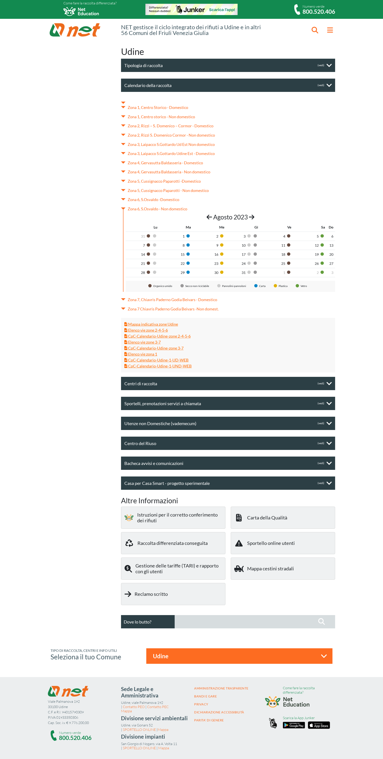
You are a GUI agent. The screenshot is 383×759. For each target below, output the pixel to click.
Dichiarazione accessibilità (219, 712)
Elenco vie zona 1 (142, 354)
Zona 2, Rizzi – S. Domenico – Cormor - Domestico (170, 125)
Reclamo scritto (151, 594)
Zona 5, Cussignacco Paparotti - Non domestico (168, 190)
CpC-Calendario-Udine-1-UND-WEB (159, 366)
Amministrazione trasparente (221, 688)
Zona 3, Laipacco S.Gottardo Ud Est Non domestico (171, 144)
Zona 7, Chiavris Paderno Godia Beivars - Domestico (172, 299)
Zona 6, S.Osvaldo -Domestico (153, 199)
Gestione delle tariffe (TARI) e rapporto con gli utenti (177, 568)
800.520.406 (319, 11)
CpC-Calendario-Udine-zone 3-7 (155, 348)
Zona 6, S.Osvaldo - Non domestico (157, 208)
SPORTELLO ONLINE (139, 729)
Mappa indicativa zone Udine (152, 324)
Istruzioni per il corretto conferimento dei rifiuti (177, 517)
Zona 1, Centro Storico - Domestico (158, 107)
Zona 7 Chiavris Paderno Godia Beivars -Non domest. (173, 308)
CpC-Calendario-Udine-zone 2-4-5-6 (159, 336)
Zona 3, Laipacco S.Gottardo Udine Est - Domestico (171, 153)
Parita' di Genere (209, 720)
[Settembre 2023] (251, 217)
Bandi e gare (205, 696)
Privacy (201, 704)
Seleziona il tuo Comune (86, 657)
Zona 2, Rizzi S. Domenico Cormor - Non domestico (171, 135)
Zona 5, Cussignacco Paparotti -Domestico (164, 181)
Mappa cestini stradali (270, 568)
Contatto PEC (158, 707)
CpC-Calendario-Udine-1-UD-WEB (158, 360)
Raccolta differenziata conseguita (172, 543)
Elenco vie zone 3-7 (144, 342)
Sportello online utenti (271, 543)
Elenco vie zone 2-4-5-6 (147, 330)
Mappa (126, 711)
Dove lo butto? (137, 621)
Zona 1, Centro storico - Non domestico (161, 116)
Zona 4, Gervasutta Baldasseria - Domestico (165, 162)
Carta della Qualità (267, 518)
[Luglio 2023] (209, 217)
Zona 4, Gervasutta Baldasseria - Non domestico (169, 171)
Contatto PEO (134, 707)
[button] (314, 30)
